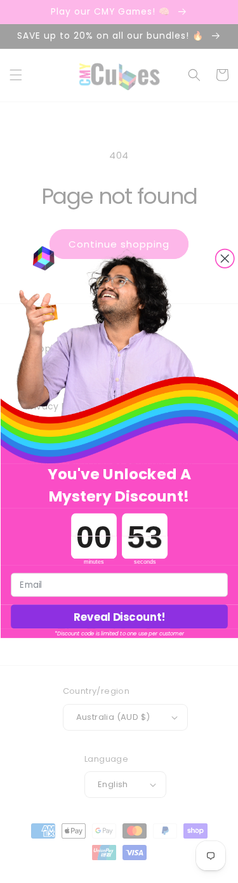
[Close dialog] (224, 258)
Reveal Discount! (118, 616)
